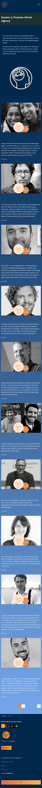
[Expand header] (39, 4)
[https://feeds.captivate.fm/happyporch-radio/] (3, 726)
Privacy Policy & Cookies (7, 762)
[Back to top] (21, 782)
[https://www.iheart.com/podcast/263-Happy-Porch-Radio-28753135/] (12, 726)
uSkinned (9, 773)
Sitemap (3, 765)
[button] (21, 78)
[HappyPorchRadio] (4, 4)
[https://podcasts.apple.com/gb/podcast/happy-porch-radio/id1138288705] (8, 726)
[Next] (39, 706)
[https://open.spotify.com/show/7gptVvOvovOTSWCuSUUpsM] (17, 726)
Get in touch (4, 769)
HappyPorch (6, 741)
